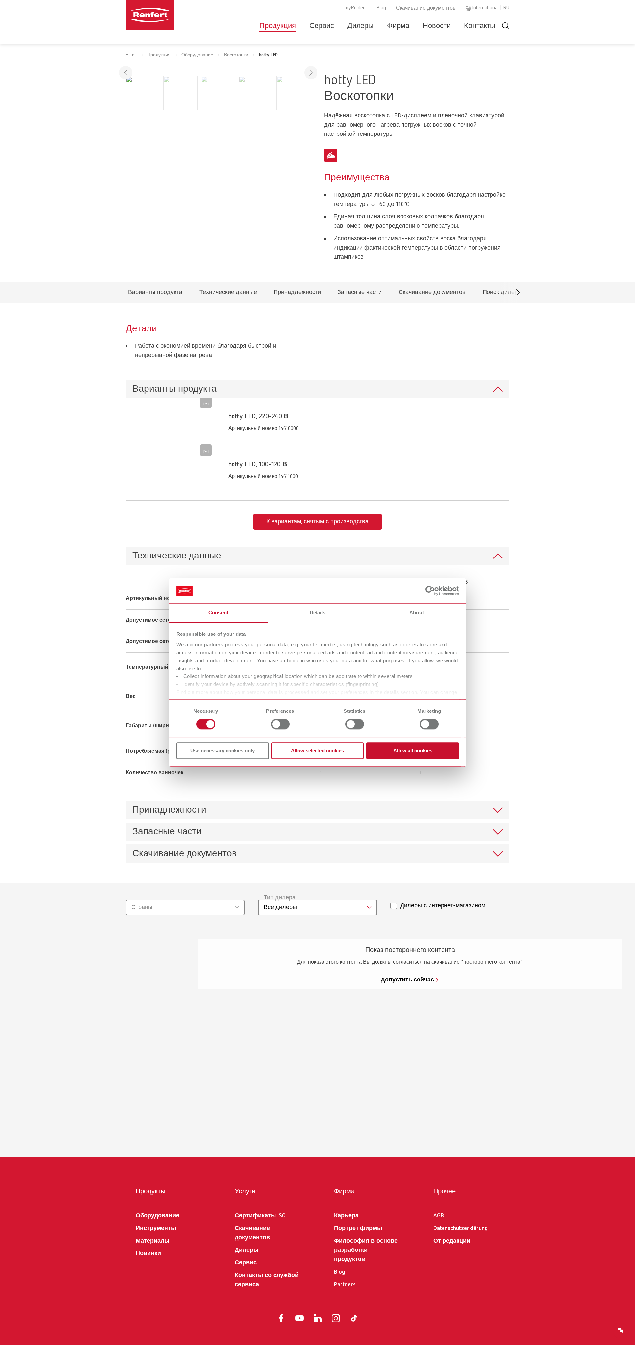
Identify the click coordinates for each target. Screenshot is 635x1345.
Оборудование (197, 55)
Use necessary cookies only (222, 750)
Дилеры (360, 26)
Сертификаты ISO (260, 1216)
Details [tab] (318, 612)
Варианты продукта (155, 293)
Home (131, 55)
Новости (437, 26)
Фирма (398, 26)
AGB (438, 1216)
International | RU (490, 8)
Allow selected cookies (317, 750)
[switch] (280, 724)
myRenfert (355, 8)
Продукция (277, 26)
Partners (345, 1284)
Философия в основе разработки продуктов (366, 1250)
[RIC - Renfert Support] (620, 1330)
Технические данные (228, 293)
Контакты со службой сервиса (267, 1279)
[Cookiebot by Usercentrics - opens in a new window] (430, 591)
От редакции (451, 1241)
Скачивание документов (426, 8)
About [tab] (416, 612)
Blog (381, 8)
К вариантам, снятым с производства (317, 522)
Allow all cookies (412, 750)
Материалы (152, 1241)
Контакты (479, 26)
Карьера (346, 1216)
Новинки (148, 1253)
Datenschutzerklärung (460, 1228)
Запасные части (359, 293)
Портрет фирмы (358, 1228)
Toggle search (505, 25)
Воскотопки (236, 55)
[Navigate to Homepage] (170, 15)
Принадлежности (297, 293)
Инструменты (156, 1228)
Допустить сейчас (407, 980)
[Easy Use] (330, 155)
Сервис (321, 26)
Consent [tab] (218, 612)
